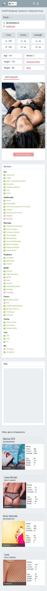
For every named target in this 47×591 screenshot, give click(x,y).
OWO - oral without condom (16, 181)
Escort (8, 200)
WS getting (10, 352)
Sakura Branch (11, 250)
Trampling (9, 292)
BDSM (8, 277)
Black (29, 68)
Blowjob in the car (12, 309)
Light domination (12, 274)
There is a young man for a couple (18, 207)
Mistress (9, 271)
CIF (7, 342)
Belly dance (10, 261)
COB (7, 339)
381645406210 (12, 23)
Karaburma (23, 11)
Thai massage (11, 235)
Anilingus (9, 315)
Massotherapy (11, 238)
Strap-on (9, 283)
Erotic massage (11, 229)
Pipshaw (9, 216)
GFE (7, 303)
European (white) (33, 62)
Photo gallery (11, 77)
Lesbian (9, 264)
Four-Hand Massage (13, 241)
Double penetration (13, 187)
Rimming (9, 219)
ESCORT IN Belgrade (9, 11)
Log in (38, 3)
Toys (8, 190)
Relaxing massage (12, 247)
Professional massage (14, 226)
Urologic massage (12, 232)
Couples (9, 210)
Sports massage (12, 244)
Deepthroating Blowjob (14, 306)
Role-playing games (13, 286)
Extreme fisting (11, 328)
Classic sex (10, 175)
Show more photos (23, 154)
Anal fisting (10, 325)
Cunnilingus (10, 312)
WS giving (9, 349)
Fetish (8, 193)
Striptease (9, 258)
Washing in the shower (14, 213)
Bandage (9, 289)
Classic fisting (11, 322)
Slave (8, 280)
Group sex (9, 184)
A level (8, 178)
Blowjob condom (12, 300)
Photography (10, 203)
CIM (7, 336)
